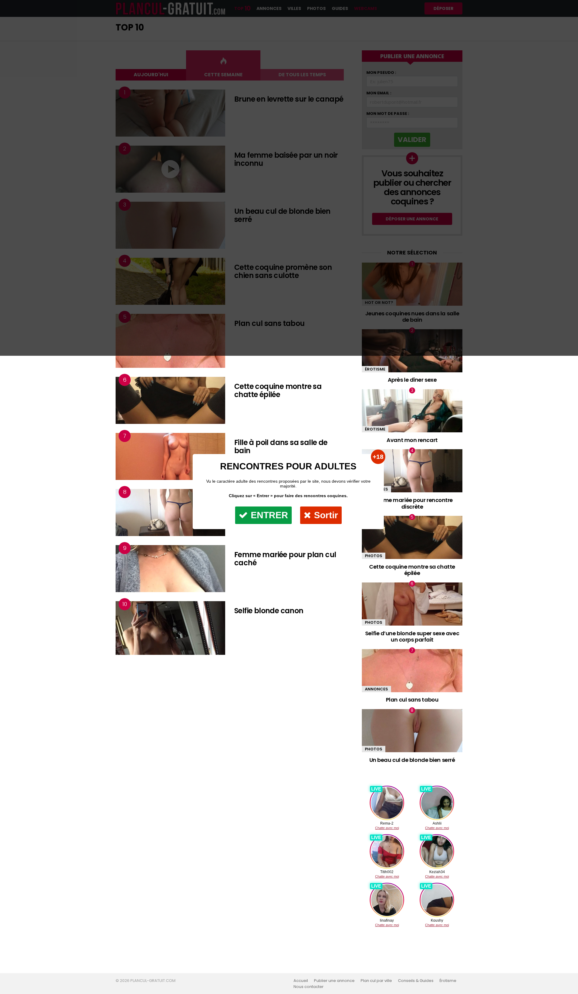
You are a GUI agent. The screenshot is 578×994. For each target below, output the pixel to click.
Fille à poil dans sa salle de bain (281, 446)
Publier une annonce (334, 980)
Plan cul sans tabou (412, 699)
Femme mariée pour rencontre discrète (412, 503)
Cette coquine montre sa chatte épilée (278, 390)
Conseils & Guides (416, 980)
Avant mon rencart (412, 440)
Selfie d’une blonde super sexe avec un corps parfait (412, 637)
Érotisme (375, 369)
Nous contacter (309, 986)
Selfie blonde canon (268, 611)
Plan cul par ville (376, 980)
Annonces (376, 689)
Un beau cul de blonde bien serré (412, 760)
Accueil (301, 980)
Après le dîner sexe (412, 379)
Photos (373, 622)
